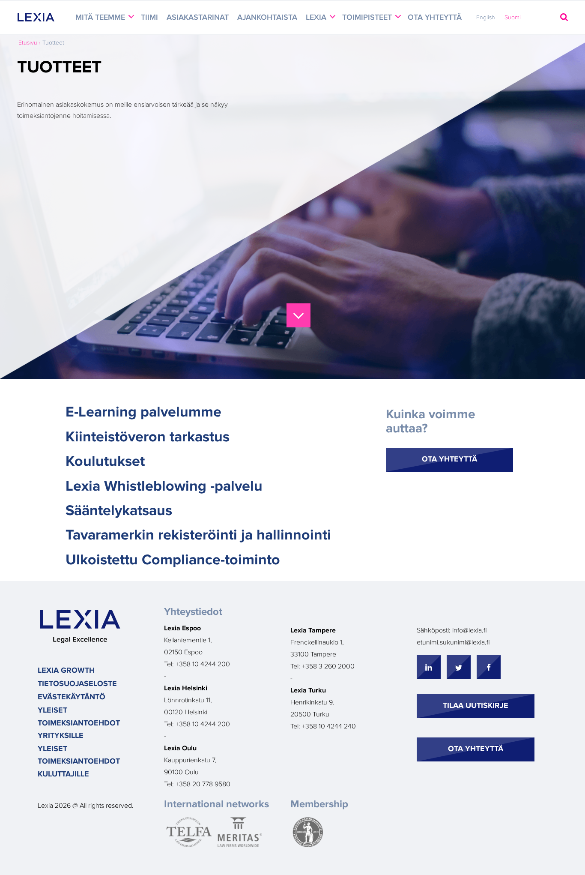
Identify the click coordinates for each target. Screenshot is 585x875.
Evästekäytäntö (71, 697)
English (485, 18)
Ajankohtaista (267, 17)
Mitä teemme (101, 17)
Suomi (512, 18)
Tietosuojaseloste (77, 684)
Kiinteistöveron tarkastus (148, 437)
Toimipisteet (368, 17)
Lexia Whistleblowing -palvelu (164, 486)
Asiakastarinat (198, 17)
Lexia (317, 17)
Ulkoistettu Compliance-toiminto (173, 560)
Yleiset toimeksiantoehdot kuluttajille (79, 761)
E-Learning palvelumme (143, 412)
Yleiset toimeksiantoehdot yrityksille (79, 723)
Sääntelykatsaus (119, 510)
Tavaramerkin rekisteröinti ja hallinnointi (198, 535)
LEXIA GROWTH (66, 670)
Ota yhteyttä (435, 17)
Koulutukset (105, 461)
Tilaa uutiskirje (475, 706)
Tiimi (149, 17)
